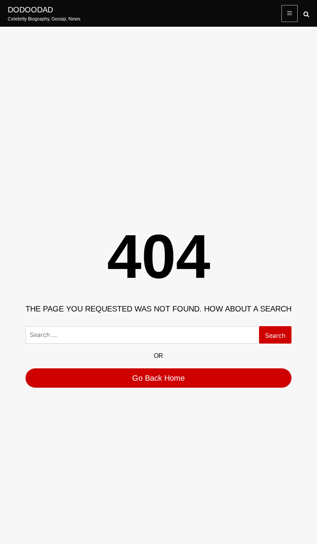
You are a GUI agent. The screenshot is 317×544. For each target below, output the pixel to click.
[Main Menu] (289, 13)
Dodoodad (30, 9)
